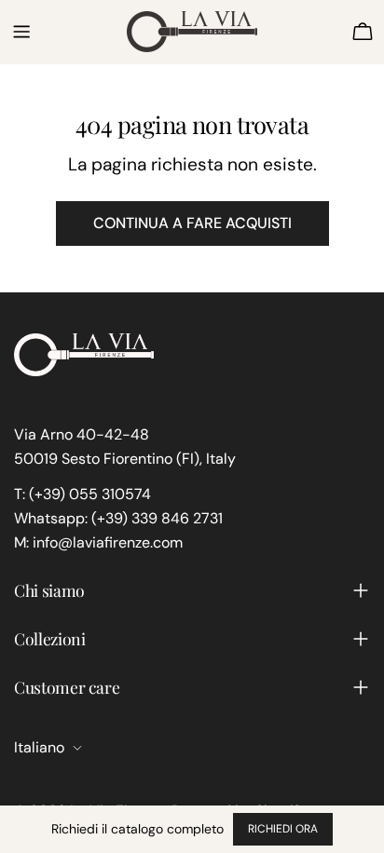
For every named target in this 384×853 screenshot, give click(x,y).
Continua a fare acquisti (192, 223)
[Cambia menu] (21, 31)
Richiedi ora (283, 828)
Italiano (39, 747)
